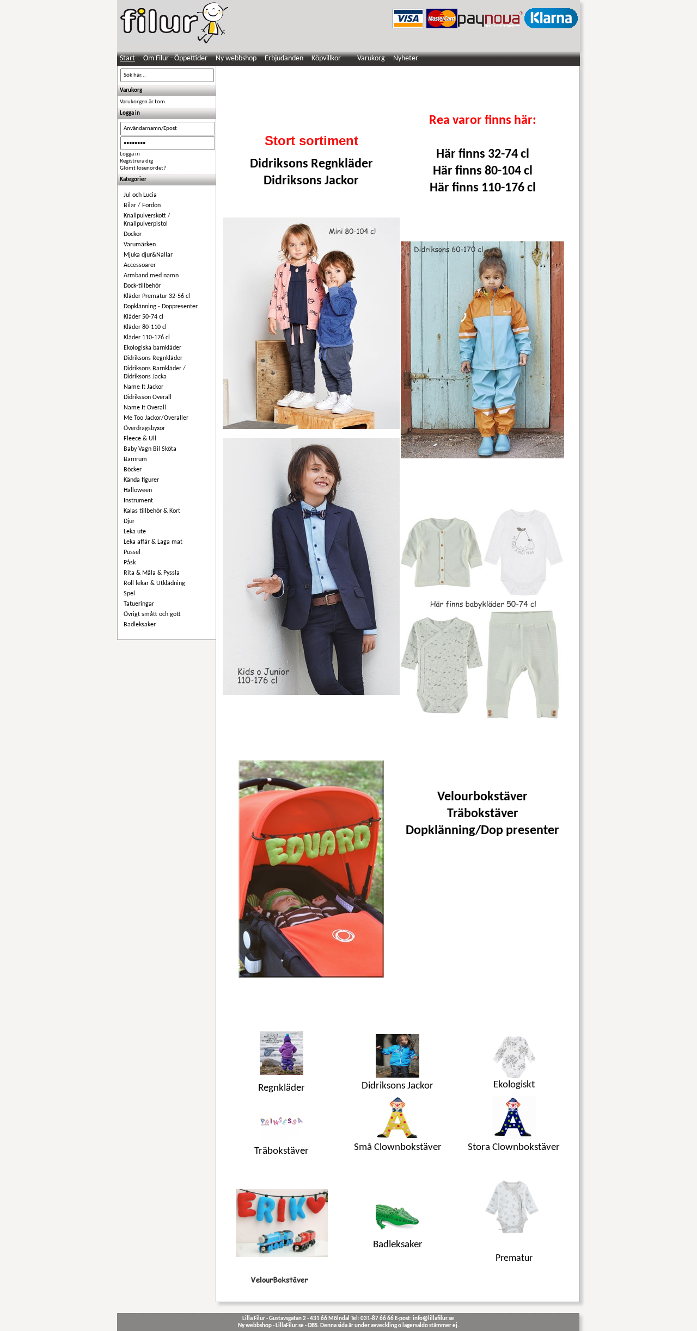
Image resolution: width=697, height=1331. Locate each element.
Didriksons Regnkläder (153, 358)
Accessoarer (140, 265)
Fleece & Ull (140, 439)
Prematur (514, 1258)
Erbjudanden (284, 58)
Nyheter (405, 58)
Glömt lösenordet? (143, 168)
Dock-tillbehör (142, 286)
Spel (129, 593)
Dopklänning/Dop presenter (482, 830)
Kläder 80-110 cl (145, 327)
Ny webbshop (236, 58)
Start (127, 58)
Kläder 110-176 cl (147, 337)
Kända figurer (141, 480)
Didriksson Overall (148, 397)
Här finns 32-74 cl (482, 154)
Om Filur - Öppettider (175, 58)
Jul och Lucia (140, 195)
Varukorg (371, 58)
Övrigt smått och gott (152, 614)
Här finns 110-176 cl (483, 188)
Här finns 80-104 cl (483, 171)
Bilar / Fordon (142, 205)
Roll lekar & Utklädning (154, 583)
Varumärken (140, 244)
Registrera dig (136, 161)
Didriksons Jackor (311, 181)
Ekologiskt (514, 1085)
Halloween (138, 490)
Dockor (133, 234)
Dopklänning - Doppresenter (161, 306)
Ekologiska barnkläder (152, 348)
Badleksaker (140, 624)
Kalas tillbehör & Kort (152, 511)
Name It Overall (145, 408)
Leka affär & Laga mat (153, 542)
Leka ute (135, 531)
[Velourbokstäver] (311, 869)
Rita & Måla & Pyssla (152, 573)
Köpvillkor (326, 58)
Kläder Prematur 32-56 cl (157, 296)
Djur (129, 521)
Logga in (130, 154)
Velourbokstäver (482, 797)
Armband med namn (151, 275)
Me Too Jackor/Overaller (156, 418)
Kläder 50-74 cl (143, 317)
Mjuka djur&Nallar (148, 255)
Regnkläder (281, 1088)
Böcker (133, 470)
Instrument (138, 500)
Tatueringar (139, 604)
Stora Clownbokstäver (514, 1147)
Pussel (132, 552)
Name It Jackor (143, 387)
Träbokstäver (482, 813)
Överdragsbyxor (144, 428)
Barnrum (135, 459)
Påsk (130, 562)
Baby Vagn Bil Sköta (150, 449)
